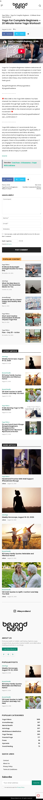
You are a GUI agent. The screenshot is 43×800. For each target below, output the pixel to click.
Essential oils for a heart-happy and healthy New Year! (12, 301)
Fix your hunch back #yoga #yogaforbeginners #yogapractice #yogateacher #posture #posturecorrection (13, 428)
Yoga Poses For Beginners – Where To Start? (10, 187)
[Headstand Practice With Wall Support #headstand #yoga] (21, 462)
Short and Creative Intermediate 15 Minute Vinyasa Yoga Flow (11, 318)
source (4, 156)
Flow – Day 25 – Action (11, 332)
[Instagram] (8, 654)
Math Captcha (6, 241)
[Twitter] (12, 654)
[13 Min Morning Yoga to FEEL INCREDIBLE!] (33, 411)
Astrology (5, 281)
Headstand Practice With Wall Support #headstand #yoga (18, 480)
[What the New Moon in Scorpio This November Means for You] (33, 286)
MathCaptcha (9, 244)
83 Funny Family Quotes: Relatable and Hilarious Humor (11, 377)
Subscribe (36, 783)
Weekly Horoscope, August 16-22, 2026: (12, 360)
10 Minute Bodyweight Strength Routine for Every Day (12, 269)
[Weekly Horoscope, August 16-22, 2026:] (33, 362)
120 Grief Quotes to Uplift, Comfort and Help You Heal (13, 392)
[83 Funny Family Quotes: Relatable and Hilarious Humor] (33, 378)
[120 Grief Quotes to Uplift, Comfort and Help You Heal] (33, 395)
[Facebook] (4, 654)
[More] (28, 34)
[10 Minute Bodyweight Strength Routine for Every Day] (33, 270)
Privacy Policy (20, 787)
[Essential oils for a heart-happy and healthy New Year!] (33, 303)
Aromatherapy (6, 297)
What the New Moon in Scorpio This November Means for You (11, 285)
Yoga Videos (5, 15)
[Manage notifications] (38, 795)
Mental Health (6, 373)
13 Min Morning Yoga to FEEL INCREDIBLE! (13, 409)
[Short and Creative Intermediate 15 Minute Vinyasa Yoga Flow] (33, 319)
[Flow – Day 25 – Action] (33, 336)
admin (4, 483)
